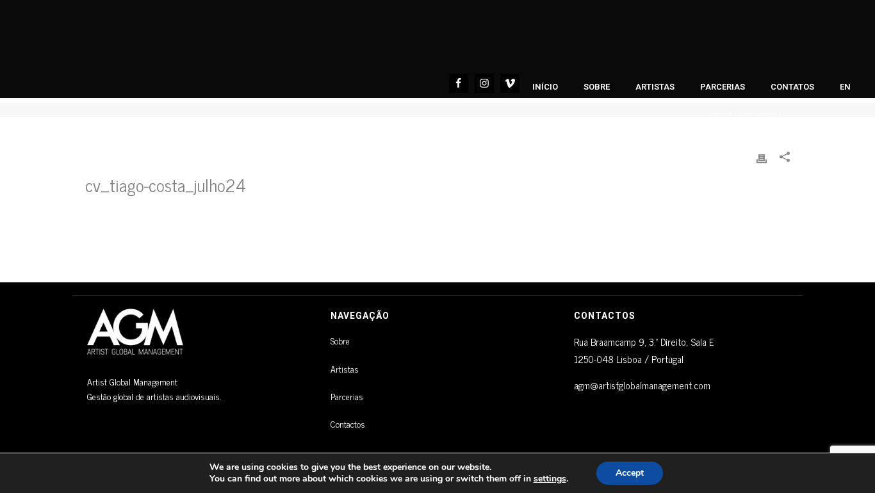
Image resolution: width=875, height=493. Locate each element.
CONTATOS (792, 87)
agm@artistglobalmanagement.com (642, 385)
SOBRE (597, 87)
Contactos (348, 423)
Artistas (345, 368)
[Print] (761, 156)
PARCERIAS (722, 87)
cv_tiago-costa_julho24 (165, 184)
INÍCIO (545, 87)
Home (716, 113)
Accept (630, 473)
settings (550, 479)
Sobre (340, 340)
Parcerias (347, 396)
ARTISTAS (655, 87)
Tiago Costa (755, 113)
